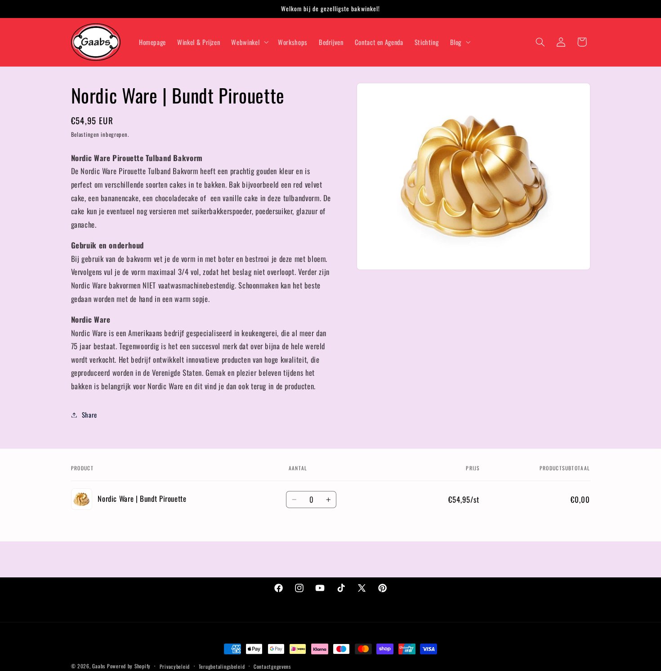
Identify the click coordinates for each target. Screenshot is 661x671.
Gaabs (98, 666)
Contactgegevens (272, 666)
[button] (249, 42)
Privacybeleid (175, 666)
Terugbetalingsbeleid (222, 666)
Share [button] (89, 414)
